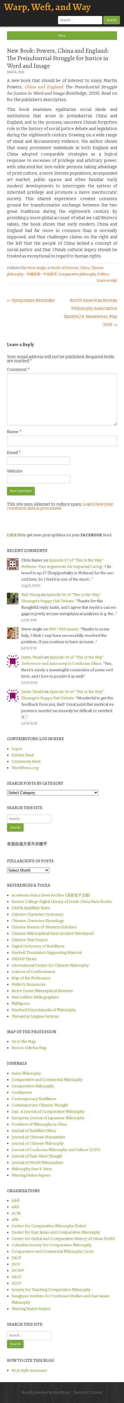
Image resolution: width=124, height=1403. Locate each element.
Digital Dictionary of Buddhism (38, 946)
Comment (18, 369)
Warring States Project (31, 1309)
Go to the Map (24, 1041)
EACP (16, 1258)
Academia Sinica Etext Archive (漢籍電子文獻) (51, 895)
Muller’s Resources (29, 984)
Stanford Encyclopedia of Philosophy (44, 1010)
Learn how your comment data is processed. (60, 506)
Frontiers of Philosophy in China (39, 1124)
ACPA (16, 1213)
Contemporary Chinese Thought (40, 1105)
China (84, 268)
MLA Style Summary (29, 1370)
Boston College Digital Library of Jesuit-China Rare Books (62, 901)
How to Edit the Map (29, 1048)
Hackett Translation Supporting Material (47, 952)
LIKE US (14, 535)
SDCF (16, 1283)
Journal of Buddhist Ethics (34, 1130)
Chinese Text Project (30, 940)
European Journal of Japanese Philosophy (48, 1118)
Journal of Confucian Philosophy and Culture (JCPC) (56, 1150)
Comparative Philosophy (33, 1086)
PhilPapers (21, 1003)
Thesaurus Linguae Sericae (35, 1016)
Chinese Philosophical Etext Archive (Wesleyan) (53, 933)
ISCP (16, 1264)
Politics (103, 274)
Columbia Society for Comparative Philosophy (51, 1245)
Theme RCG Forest (88, 1393)
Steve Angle (36, 268)
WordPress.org (25, 768)
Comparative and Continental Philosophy (47, 1080)
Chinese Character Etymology (38, 921)
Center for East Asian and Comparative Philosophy (56, 1232)
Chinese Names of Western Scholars (44, 927)
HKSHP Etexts (24, 959)
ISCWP (18, 1270)
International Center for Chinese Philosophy (50, 965)
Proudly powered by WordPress (45, 1393)
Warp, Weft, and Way (47, 7)
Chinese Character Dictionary (37, 914)
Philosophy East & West (32, 1169)
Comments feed (26, 761)
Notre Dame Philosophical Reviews (42, 991)
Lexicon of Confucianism (33, 972)
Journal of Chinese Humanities (38, 1137)
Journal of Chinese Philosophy (38, 1143)
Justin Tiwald (32, 657)
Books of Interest (64, 268)
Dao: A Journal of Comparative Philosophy (48, 1111)
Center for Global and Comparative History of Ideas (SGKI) (63, 1238)
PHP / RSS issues (63, 629)
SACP (16, 1277)
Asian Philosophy (26, 1073)
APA (15, 1219)
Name (14, 431)
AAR (15, 1200)
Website (14, 471)
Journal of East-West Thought (37, 1156)
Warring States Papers (31, 1175)
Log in (17, 749)
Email (14, 452)
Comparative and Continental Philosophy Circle (53, 1251)
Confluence (22, 1092)
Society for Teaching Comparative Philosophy (51, 1289)
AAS (15, 1207)
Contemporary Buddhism (34, 1099)
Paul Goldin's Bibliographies (35, 997)
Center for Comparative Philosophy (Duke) (49, 1226)
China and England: (44, 87)
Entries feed (22, 755)
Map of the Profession (31, 978)
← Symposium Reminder (31, 300)
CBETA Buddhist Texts (31, 908)
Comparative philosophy (77, 274)
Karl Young (30, 594)
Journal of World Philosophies (37, 1162)
